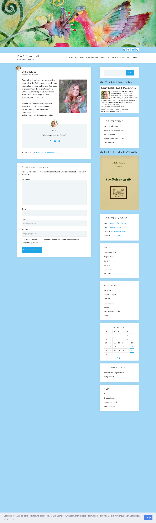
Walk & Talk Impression (46, 152)
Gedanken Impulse (110, 294)
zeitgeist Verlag (110, 377)
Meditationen (109, 303)
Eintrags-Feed (109, 398)
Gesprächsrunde (92, 58)
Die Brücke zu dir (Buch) (120, 58)
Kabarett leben (115, 227)
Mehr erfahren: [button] (10, 519)
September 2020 (110, 252)
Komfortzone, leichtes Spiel (114, 138)
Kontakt (134, 58)
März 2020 (107, 273)
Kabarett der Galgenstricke (114, 373)
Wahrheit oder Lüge (111, 126)
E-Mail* (24, 219)
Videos (106, 307)
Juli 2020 (107, 261)
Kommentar (26, 179)
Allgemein (107, 290)
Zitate (106, 315)
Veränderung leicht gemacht (114, 130)
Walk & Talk (105, 58)
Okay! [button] (148, 518)
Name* (24, 209)
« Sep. (118, 358)
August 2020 (108, 257)
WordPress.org (109, 406)
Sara (54, 131)
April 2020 (107, 269)
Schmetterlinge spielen (118, 223)
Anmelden (107, 394)
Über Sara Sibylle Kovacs (74, 58)
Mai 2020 (107, 265)
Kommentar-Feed (110, 402)
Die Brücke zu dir (28, 56)
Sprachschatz (109, 143)
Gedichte (107, 299)
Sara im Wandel (109, 134)
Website (25, 229)
